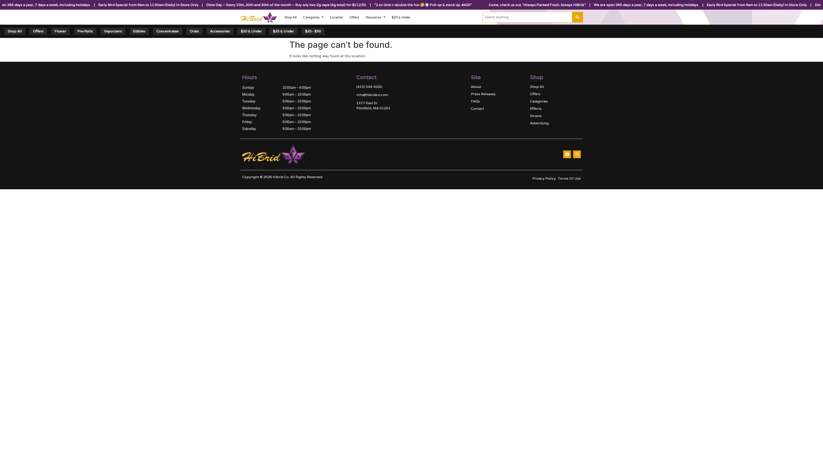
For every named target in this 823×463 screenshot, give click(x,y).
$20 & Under (401, 17)
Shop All (290, 17)
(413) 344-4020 (369, 86)
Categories (311, 17)
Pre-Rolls (85, 31)
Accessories (220, 31)
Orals (194, 31)
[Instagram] (577, 154)
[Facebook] (567, 154)
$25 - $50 (313, 31)
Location (336, 17)
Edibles (139, 31)
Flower (60, 31)
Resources (373, 17)
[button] (313, 17)
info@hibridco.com (372, 95)
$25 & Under (283, 31)
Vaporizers (113, 31)
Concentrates (167, 31)
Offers (354, 17)
